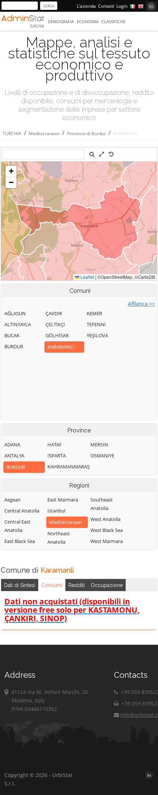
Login (122, 6)
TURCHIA (12, 133)
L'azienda (86, 6)
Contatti (106, 6)
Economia (87, 21)
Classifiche (113, 21)
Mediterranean (44, 133)
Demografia (61, 21)
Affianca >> (141, 303)
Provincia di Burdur (86, 133)
